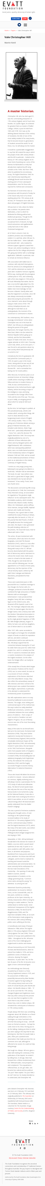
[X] (33, 1123)
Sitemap (25, 1158)
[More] (38, 1123)
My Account (13, 1158)
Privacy (20, 1158)
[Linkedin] (35, 1123)
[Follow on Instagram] (24, 1148)
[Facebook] (30, 1123)
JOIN (24, 19)
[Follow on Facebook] (20, 1148)
